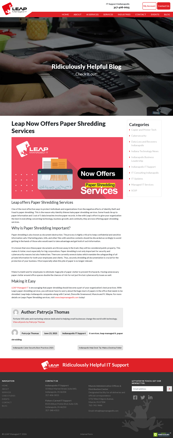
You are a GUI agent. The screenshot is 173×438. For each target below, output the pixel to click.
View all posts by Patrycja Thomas (29, 322)
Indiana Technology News (145, 151)
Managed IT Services (142, 184)
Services (108, 14)
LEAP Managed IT (20, 287)
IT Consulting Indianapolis (145, 172)
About (77, 14)
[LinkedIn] (150, 398)
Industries (124, 14)
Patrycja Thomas (30, 333)
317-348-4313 (52, 410)
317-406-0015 (121, 7)
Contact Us (163, 6)
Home (65, 14)
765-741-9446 (95, 405)
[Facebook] (135, 398)
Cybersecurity (138, 135)
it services (94, 333)
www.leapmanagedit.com (67, 297)
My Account (149, 6)
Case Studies (8, 395)
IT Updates (137, 178)
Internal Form (86, 434)
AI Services (92, 14)
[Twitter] (142, 398)
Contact (140, 14)
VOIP (134, 190)
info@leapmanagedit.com (106, 410)
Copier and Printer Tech (143, 129)
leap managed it (108, 333)
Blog (167, 14)
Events (155, 14)
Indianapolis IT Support (74, 333)
